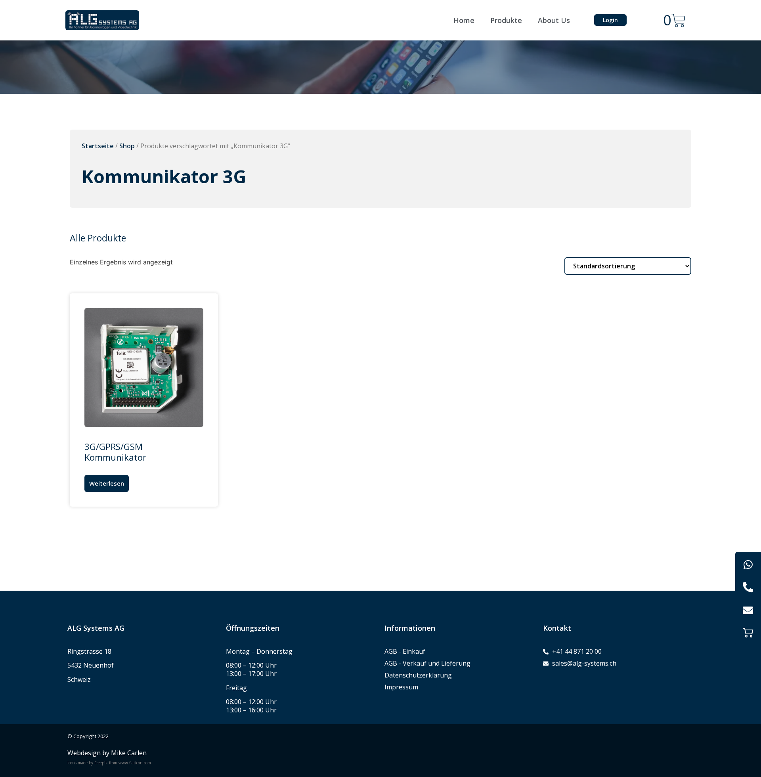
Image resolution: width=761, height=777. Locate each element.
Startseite (98, 146)
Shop (127, 146)
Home (463, 20)
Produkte (506, 20)
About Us (554, 20)
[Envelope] (748, 610)
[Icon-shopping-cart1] (748, 632)
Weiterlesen (106, 483)
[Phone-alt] (748, 587)
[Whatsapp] (748, 564)
